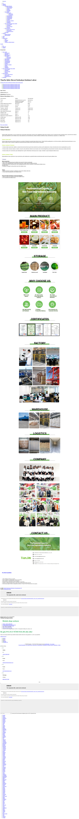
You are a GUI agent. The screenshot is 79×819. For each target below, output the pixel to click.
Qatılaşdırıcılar (9, 18)
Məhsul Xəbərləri (8, 34)
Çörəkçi (4, 47)
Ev (3, 3)
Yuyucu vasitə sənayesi (11, 29)
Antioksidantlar (9, 17)
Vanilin (59, 645)
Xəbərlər (4, 33)
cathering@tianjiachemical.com (8, 662)
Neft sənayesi (9, 30)
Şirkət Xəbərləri (7, 35)
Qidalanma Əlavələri (8, 6)
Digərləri (8, 27)
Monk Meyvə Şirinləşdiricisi (37, 645)
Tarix (6, 39)
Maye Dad (11, 13)
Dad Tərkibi (9, 12)
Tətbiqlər (4, 4)
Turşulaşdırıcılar (9, 16)
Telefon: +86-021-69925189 (7, 623)
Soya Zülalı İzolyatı (29, 645)
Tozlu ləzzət (11, 14)
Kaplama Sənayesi (10, 31)
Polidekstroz (55, 645)
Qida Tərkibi (7, 11)
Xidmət (6, 41)
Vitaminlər (8, 25)
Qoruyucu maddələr (10, 20)
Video (4, 36)
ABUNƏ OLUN (3, 636)
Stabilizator (9, 22)
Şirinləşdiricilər (9, 15)
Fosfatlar (8, 19)
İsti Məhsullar (47, 644)
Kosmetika (6, 32)
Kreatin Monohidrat (22, 645)
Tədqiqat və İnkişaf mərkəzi (9, 42)
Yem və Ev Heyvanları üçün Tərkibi (11, 23)
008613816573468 (6, 679)
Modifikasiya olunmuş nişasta (48, 645)
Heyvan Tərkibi (9, 26)
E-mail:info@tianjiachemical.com (8, 625)
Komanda (6, 40)
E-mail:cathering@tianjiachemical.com (9, 624)
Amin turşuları (9, 24)
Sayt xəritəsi (52, 644)
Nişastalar (8, 21)
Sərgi (3, 37)
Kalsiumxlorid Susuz (7, 589)
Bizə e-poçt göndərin (4, 124)
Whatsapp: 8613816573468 (7, 627)
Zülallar (6, 65)
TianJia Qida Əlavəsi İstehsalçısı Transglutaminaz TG (13, 588)
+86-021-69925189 (6, 654)
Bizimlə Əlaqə (5, 38)
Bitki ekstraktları (9, 7)
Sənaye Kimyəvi (7, 28)
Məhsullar (4, 5)
